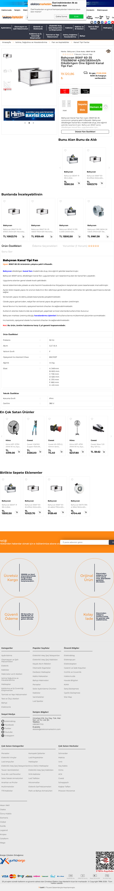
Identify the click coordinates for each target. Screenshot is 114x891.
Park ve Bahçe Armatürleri (40, 791)
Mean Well (5, 805)
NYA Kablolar (34, 774)
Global (3, 822)
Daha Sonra (61, 16)
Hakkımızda (6, 10)
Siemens (4, 818)
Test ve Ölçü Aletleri (93, 28)
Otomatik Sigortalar (42, 668)
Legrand (4, 830)
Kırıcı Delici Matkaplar (39, 766)
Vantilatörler (38, 697)
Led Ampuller (7, 762)
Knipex (3, 834)
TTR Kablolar (7, 791)
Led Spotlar (38, 701)
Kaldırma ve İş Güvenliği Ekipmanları (35, 36)
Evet (76, 16)
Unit (60, 762)
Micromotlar (34, 782)
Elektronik (6, 707)
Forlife (3, 826)
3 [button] (33, 122)
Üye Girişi (90, 17)
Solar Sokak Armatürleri (12, 778)
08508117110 (38, 724)
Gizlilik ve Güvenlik (72, 672)
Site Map (68, 697)
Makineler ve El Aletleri (11, 674)
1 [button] (25, 122)
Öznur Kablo (5, 813)
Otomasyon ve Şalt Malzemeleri (20, 28)
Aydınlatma (6, 28)
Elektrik (4, 666)
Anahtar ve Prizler (9, 782)
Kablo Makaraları (40, 676)
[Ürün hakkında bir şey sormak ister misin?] (108, 51)
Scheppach (63, 782)
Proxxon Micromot (66, 791)
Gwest (61, 778)
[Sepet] (107, 17)
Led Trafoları (34, 778)
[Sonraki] (109, 168)
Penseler (37, 684)
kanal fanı (27, 271)
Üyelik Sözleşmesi (72, 693)
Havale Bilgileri (71, 680)
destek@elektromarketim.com (47, 729)
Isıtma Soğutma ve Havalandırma (9, 679)
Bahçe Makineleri (41, 680)
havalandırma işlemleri (45, 315)
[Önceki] (60, 168)
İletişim (17, 10)
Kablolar (69, 28)
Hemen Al (96, 107)
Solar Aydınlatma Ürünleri (44, 689)
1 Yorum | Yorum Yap (77, 54)
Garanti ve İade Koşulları (75, 668)
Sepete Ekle (82, 107)
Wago (2, 843)
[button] (7, 56)
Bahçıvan (7, 271)
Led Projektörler (36, 757)
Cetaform (4, 838)
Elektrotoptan (70, 664)
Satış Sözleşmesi (71, 689)
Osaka (3, 809)
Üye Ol (101, 17)
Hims (60, 770)
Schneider (63, 753)
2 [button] (29, 122)
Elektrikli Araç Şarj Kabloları (45, 659)
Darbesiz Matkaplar (41, 672)
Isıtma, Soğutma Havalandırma (70, 36)
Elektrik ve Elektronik (38, 28)
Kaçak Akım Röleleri (42, 664)
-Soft (41, 887)
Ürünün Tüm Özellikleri (85, 132)
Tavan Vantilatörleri (10, 770)
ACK (60, 774)
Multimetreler (7, 786)
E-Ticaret (48, 887)
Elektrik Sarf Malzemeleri (40, 786)
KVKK (66, 684)
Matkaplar (107, 28)
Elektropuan (102, 10)
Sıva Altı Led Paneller (11, 774)
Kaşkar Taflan (64, 786)
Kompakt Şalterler (37, 753)
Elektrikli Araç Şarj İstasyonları (46, 655)
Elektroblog (69, 655)
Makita (61, 757)
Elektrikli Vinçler (8, 757)
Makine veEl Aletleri (79, 28)
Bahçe (82, 36)
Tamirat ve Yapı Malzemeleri (52, 36)
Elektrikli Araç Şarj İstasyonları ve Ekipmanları (55, 27)
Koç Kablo (62, 766)
